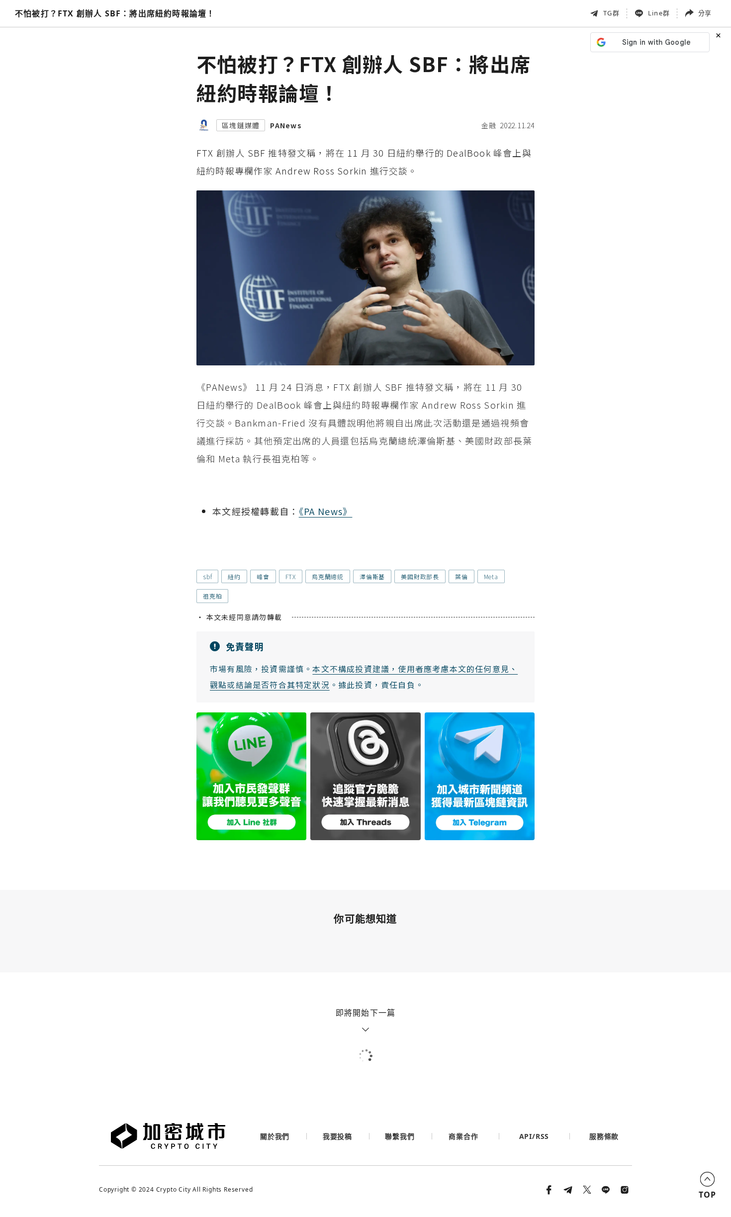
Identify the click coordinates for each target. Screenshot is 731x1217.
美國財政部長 (420, 576)
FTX (290, 576)
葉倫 (461, 576)
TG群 (611, 12)
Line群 (659, 12)
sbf (207, 576)
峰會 (263, 576)
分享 (704, 12)
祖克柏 (212, 596)
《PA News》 (326, 511)
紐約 (234, 576)
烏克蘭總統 (328, 576)
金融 (488, 125)
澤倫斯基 (372, 576)
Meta (491, 576)
